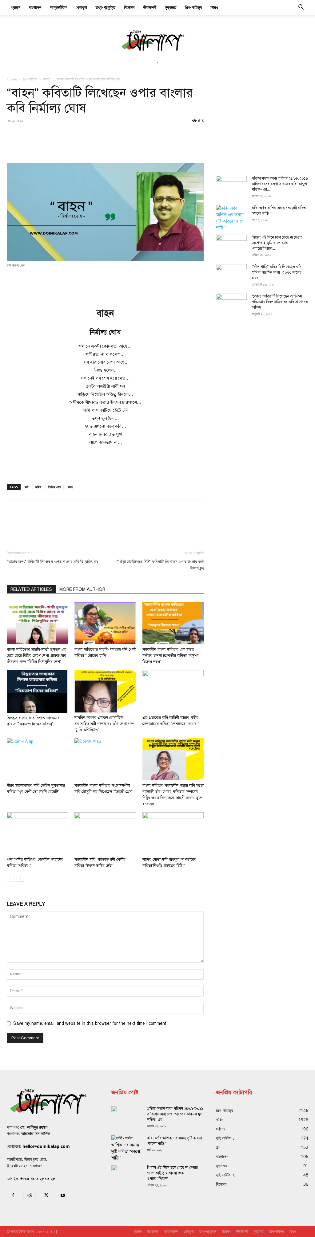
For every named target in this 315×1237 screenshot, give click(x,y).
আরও (214, 7)
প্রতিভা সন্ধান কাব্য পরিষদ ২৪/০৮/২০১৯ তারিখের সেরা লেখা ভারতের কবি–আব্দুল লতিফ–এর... (280, 184)
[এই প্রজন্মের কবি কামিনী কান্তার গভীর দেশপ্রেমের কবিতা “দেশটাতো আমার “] (173, 691)
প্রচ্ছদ (15, 7)
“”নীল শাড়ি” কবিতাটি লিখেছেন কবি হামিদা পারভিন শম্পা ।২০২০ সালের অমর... (276, 272)
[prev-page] (10, 878)
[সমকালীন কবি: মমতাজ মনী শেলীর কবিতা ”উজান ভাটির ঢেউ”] (105, 833)
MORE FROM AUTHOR (82, 589)
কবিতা (46, 79)
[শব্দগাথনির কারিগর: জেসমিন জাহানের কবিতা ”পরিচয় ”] (37, 833)
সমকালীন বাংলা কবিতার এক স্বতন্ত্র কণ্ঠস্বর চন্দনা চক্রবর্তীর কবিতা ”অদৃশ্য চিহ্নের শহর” (170, 655)
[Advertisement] (105, 285)
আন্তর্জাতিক (58, 7)
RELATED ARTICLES (31, 589)
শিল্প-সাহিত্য (193, 7)
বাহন (70, 487)
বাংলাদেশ (35, 7)
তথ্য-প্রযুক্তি (105, 7)
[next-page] (20, 878)
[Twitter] (46, 1196)
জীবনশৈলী (150, 7)
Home (12, 79)
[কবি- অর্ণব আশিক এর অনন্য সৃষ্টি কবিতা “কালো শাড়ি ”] (231, 218)
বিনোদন (129, 7)
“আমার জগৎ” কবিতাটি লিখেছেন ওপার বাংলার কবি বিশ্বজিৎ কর (52, 561)
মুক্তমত (170, 7)
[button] (300, 8)
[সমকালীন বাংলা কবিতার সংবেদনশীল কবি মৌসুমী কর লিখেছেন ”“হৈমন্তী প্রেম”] (105, 759)
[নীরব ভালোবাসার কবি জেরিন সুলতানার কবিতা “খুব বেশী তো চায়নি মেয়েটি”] (37, 759)
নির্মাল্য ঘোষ (54, 487)
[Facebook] (13, 1196)
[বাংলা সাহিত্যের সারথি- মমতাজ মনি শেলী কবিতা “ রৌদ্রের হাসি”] (105, 623)
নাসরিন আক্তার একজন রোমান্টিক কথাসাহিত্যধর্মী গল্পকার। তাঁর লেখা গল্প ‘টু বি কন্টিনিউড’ (104, 723)
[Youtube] (63, 1196)
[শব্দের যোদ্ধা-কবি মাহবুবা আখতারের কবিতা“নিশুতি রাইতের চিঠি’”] (173, 833)
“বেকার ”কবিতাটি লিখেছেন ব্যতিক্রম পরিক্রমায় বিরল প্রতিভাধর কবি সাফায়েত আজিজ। (280, 302)
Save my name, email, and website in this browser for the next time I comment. (90, 1023)
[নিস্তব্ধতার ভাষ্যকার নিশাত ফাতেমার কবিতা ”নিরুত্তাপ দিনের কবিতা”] (37, 691)
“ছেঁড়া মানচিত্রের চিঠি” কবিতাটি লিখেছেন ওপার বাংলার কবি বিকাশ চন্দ (160, 565)
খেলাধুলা (81, 7)
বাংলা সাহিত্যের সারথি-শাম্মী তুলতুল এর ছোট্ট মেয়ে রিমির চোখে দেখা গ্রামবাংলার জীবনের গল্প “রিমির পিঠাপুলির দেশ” (36, 655)
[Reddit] (29, 1196)
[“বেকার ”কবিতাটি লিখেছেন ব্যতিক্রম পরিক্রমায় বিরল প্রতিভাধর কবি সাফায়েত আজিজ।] (231, 304)
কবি (26, 487)
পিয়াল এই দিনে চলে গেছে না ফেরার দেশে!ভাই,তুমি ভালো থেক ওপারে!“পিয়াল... (277, 243)
